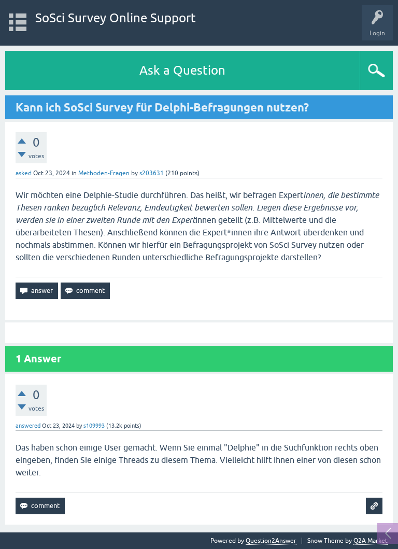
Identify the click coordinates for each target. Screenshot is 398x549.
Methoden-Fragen (104, 173)
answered (28, 426)
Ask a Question (182, 70)
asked (24, 173)
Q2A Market (370, 540)
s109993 (94, 426)
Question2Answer (271, 540)
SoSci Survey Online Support (115, 18)
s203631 (151, 173)
